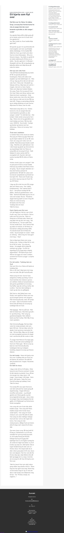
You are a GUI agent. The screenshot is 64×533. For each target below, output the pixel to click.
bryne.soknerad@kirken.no (32, 501)
